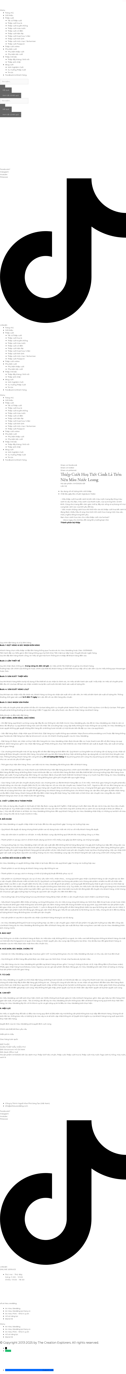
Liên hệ (64, 486)
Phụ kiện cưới (11, 49)
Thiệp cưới (9, 18)
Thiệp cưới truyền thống (18, 26)
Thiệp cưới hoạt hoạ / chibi (19, 36)
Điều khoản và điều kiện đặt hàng (14, 715)
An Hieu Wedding (12, 1308)
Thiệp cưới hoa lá (15, 23)
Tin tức (10, 72)
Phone (8, 1351)
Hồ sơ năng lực (11, 1316)
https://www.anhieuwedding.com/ (92, 733)
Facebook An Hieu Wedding (61, 650)
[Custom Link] (24, 1370)
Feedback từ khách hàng (16, 75)
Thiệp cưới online (12, 46)
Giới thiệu (9, 15)
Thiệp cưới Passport (16, 44)
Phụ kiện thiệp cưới (16, 52)
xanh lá (3, 1057)
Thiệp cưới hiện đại (15, 33)
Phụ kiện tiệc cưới (15, 54)
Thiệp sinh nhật (14, 62)
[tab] (63, 642)
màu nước (121, 1055)
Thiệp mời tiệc (11, 57)
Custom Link (48, 1370)
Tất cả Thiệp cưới (15, 20)
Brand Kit (9, 1319)
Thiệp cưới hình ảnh (16, 39)
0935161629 (87, 650)
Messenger (121, 668)
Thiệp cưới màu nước (17, 28)
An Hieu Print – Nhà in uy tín (17, 1313)
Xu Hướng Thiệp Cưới (17, 70)
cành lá (107, 1055)
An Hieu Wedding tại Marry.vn (17, 1311)
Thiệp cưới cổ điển (15, 31)
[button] (63, 10)
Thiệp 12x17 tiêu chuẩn (47, 1055)
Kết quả (6, 90)
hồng (113, 1055)
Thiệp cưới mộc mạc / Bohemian (22, 41)
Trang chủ (9, 13)
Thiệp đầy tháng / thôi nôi (18, 59)
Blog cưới (9, 64)
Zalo (7, 671)
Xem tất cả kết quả (11, 95)
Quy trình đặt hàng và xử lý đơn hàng (15, 642)
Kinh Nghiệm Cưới (15, 67)
